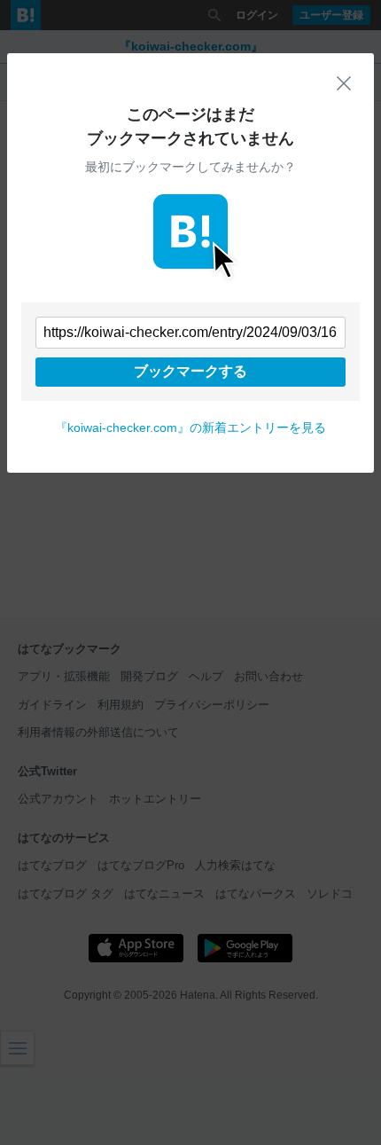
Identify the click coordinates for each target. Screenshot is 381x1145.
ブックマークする (190, 371)
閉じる (344, 83)
